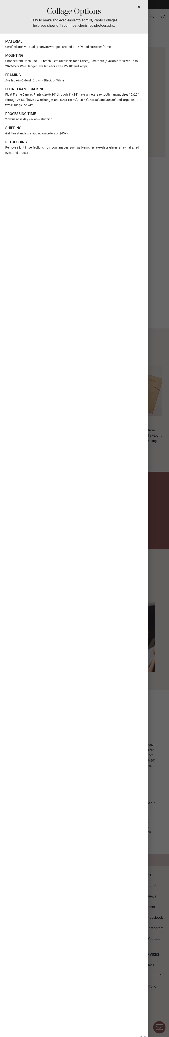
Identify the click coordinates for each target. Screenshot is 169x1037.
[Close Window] (139, 7)
